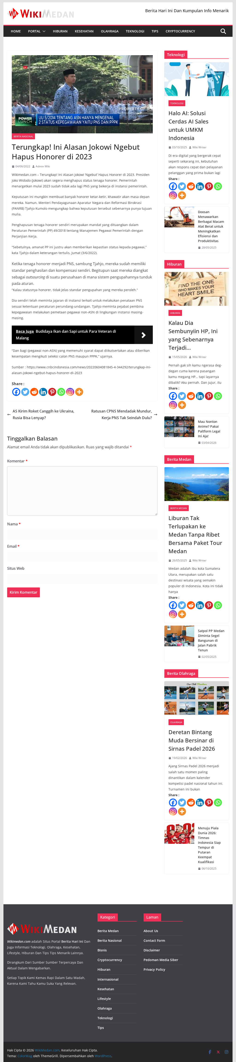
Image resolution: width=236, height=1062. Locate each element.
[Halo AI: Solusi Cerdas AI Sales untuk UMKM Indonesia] (196, 79)
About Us (151, 931)
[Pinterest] (52, 392)
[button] (43, 31)
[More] (79, 392)
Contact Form (154, 940)
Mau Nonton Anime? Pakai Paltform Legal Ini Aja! (209, 428)
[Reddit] (34, 392)
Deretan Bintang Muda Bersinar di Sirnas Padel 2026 (191, 740)
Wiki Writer (199, 147)
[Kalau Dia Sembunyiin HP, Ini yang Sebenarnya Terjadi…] (196, 289)
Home (16, 31)
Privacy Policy (154, 969)
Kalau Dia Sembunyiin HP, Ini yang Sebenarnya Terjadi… (193, 335)
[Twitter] (25, 392)
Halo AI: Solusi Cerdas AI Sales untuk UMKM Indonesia (188, 125)
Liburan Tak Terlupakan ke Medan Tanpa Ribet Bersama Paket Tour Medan (195, 534)
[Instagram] (70, 392)
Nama (14, 524)
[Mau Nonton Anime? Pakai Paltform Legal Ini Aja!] (179, 432)
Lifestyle (104, 998)
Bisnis (102, 950)
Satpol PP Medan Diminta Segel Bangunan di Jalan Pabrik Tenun (211, 640)
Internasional (107, 979)
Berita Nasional (23, 136)
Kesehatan (84, 31)
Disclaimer (152, 950)
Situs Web (15, 568)
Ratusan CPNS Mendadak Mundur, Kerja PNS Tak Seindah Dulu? (121, 414)
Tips (155, 31)
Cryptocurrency (180, 31)
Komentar (17, 461)
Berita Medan (178, 508)
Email (13, 546)
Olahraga (109, 31)
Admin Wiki (43, 166)
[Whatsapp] (61, 392)
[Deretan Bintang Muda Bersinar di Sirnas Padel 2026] (196, 698)
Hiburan (60, 31)
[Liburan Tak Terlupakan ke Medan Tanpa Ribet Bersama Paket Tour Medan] (196, 484)
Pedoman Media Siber (161, 960)
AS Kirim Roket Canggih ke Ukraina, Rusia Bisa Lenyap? (43, 414)
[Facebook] (16, 392)
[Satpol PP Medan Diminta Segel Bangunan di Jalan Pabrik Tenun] (179, 644)
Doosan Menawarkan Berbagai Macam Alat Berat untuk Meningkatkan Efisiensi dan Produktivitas (211, 226)
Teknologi (135, 31)
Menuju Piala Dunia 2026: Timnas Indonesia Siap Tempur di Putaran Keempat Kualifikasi (209, 845)
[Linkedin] (43, 392)
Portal (34, 31)
